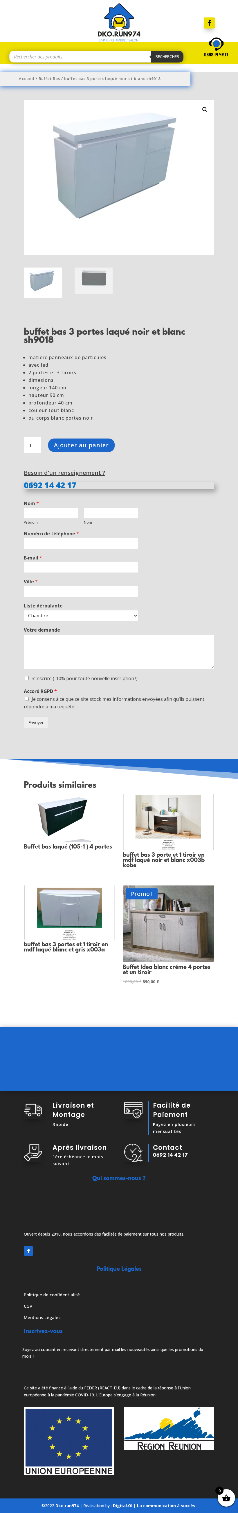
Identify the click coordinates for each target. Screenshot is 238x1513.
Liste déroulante (43, 606)
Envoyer (36, 722)
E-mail (33, 558)
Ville (31, 582)
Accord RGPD (40, 691)
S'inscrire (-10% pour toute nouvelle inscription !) (85, 678)
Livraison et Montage (73, 1110)
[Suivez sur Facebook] (209, 22)
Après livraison (80, 1147)
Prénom (31, 522)
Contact (167, 1147)
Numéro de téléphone (51, 534)
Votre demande (42, 630)
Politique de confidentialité (52, 1295)
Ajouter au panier (81, 445)
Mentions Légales (42, 1317)
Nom (31, 503)
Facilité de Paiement (172, 1110)
